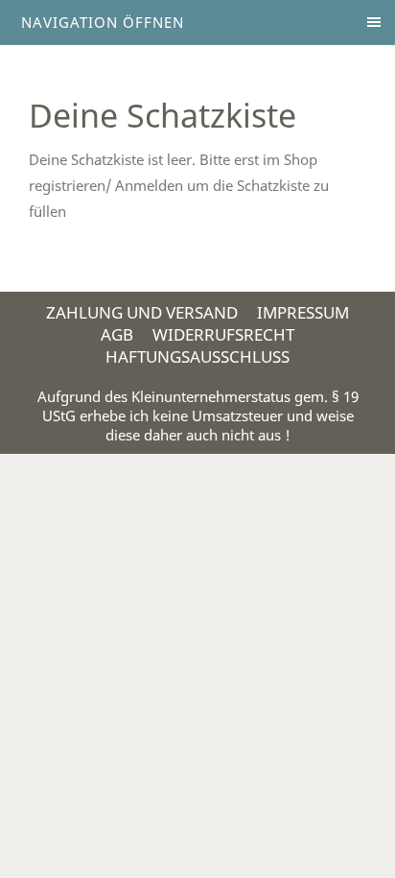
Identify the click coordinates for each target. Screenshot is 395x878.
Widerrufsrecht (223, 334)
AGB (117, 334)
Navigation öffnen (102, 22)
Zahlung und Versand (142, 312)
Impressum (303, 312)
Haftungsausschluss (197, 356)
